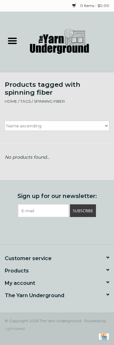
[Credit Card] (102, 336)
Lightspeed (15, 328)
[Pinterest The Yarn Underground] (57, 230)
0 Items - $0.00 (94, 5)
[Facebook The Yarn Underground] (46, 230)
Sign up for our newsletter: (57, 196)
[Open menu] (12, 40)
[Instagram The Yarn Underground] (68, 230)
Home (11, 101)
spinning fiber (49, 101)
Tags (25, 101)
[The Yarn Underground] (69, 41)
